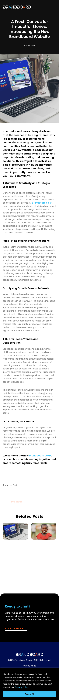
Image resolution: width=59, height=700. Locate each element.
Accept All (29, 694)
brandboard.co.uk (40, 455)
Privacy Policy (21, 687)
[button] (53, 7)
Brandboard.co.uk (42, 202)
